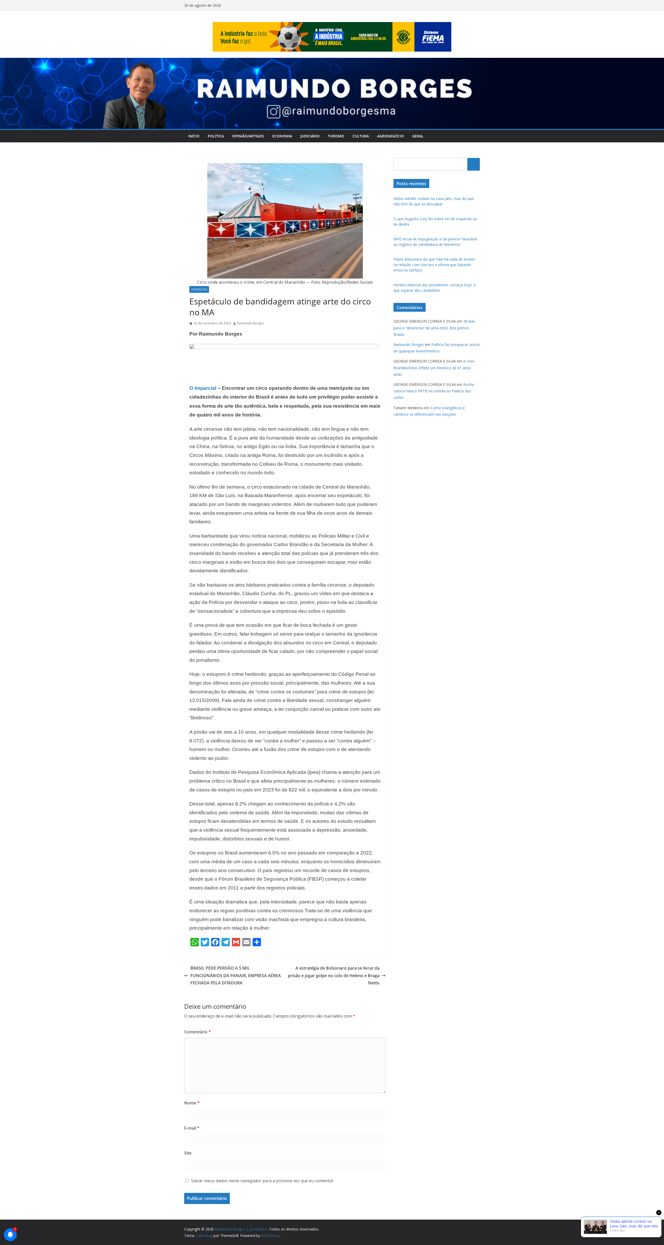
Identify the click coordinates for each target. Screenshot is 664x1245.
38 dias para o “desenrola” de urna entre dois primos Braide (434, 328)
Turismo (336, 136)
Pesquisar (473, 164)
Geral (418, 136)
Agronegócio (390, 136)
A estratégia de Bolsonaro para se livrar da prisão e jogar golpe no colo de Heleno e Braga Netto (333, 975)
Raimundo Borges (250, 323)
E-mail (191, 1128)
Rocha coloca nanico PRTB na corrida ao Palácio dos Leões (433, 391)
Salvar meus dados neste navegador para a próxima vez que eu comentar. (262, 1181)
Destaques (199, 289)
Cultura (360, 136)
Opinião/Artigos (248, 136)
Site (187, 1153)
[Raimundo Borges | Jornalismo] (332, 61)
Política (216, 136)
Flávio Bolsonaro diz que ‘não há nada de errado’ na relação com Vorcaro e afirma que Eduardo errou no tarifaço (434, 265)
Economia (282, 136)
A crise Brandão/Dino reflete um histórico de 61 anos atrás (433, 368)
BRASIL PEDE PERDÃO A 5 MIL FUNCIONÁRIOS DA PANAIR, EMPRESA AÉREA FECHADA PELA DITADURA (235, 975)
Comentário (197, 1032)
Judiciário (310, 136)
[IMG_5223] (283, 347)
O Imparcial (202, 388)
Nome (192, 1103)
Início (193, 136)
